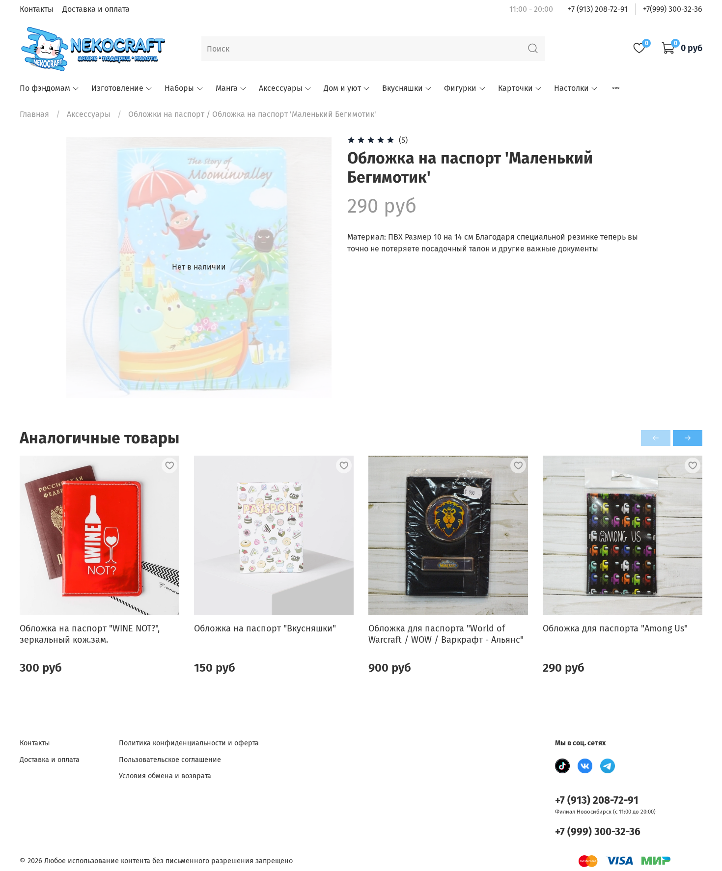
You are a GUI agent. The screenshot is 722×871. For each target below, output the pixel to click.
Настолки (571, 88)
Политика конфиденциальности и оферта (189, 743)
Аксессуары (281, 88)
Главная (34, 114)
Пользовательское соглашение (170, 760)
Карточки (515, 88)
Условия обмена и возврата (165, 776)
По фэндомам (45, 88)
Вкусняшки (402, 88)
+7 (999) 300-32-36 (597, 832)
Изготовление (117, 88)
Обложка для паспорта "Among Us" (615, 628)
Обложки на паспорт (166, 114)
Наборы (179, 88)
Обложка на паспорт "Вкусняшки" (265, 628)
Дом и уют (342, 88)
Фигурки (460, 88)
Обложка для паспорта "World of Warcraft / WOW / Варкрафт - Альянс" (446, 634)
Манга (227, 88)
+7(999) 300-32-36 (672, 9)
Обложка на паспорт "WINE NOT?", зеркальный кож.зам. (90, 634)
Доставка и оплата (96, 9)
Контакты (37, 9)
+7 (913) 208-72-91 (598, 9)
